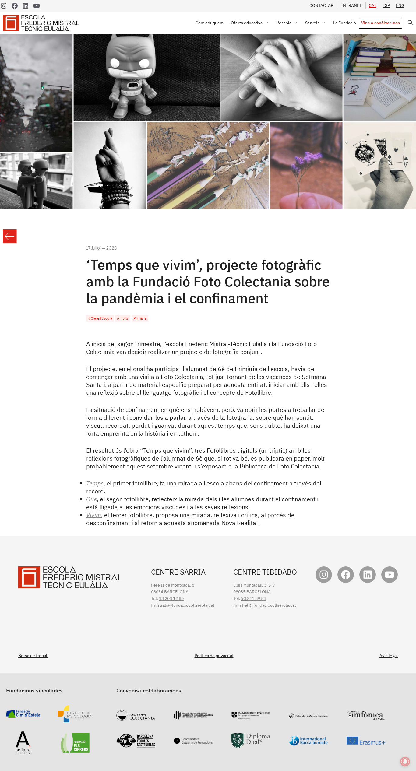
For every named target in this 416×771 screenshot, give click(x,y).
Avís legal (388, 655)
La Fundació (344, 23)
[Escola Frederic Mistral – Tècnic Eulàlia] (42, 23)
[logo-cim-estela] (23, 714)
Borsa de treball (33, 655)
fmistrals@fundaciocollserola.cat (182, 605)
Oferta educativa (247, 23)
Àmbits (123, 318)
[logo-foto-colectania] (135, 717)
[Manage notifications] (405, 761)
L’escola (283, 23)
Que (91, 499)
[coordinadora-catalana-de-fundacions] (193, 740)
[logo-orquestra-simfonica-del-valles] (366, 717)
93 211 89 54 (253, 598)
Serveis (312, 23)
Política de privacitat (214, 655)
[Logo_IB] (308, 742)
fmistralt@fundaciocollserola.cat (264, 605)
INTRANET (351, 5)
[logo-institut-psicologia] (75, 719)
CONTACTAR (321, 5)
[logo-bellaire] (23, 751)
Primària (139, 318)
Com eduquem (210, 23)
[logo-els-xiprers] (75, 749)
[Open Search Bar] (409, 23)
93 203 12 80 (171, 598)
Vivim (93, 515)
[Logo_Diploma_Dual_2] (250, 745)
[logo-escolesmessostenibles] (135, 744)
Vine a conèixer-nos (380, 23)
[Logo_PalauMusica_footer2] (308, 715)
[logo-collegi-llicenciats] (193, 716)
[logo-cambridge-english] (250, 716)
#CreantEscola (100, 318)
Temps (95, 483)
